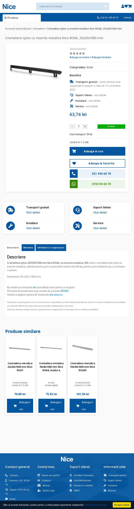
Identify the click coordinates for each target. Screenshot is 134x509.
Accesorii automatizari (17, 28)
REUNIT (65, 291)
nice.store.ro (55, 294)
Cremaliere (39, 28)
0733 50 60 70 (101, 184)
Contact (127, 17)
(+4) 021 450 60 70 (109, 17)
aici (34, 287)
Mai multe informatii (96, 504)
